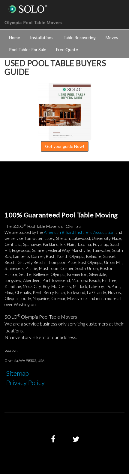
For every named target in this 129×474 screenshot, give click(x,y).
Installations (41, 37)
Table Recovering (79, 37)
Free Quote (67, 49)
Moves (112, 37)
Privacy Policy (25, 382)
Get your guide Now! (64, 146)
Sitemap (17, 373)
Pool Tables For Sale (27, 49)
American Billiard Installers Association (79, 232)
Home (14, 37)
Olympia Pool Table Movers (33, 22)
